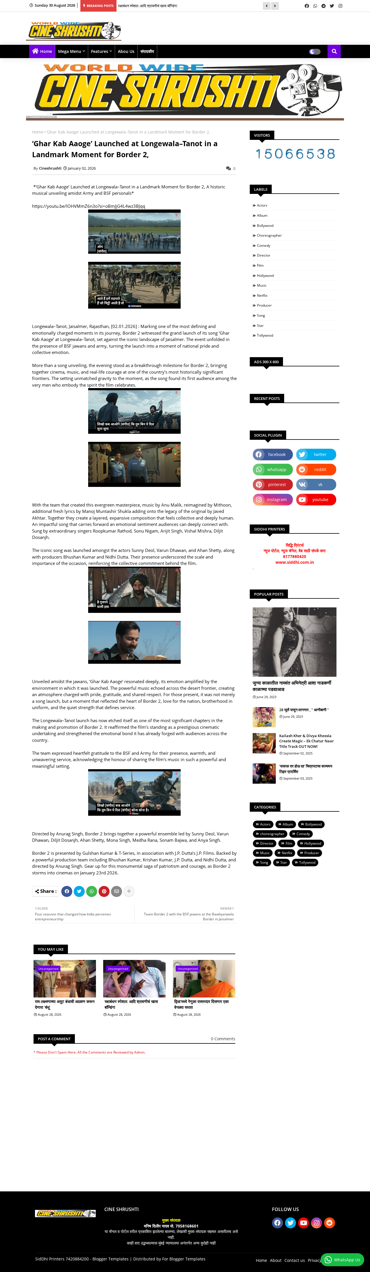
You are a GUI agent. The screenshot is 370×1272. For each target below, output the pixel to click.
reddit (320, 469)
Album (262, 215)
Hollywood (265, 275)
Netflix (262, 295)
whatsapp (276, 469)
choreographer (269, 235)
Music (262, 285)
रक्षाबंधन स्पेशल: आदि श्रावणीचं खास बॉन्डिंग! (147, 5)
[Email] (116, 891)
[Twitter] (79, 891)
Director (263, 255)
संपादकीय (147, 51)
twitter (320, 454)
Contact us (294, 1260)
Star (260, 325)
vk (320, 484)
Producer (264, 305)
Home (46, 51)
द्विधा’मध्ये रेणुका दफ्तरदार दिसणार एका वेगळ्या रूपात (201, 1004)
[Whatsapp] (91, 891)
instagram (277, 499)
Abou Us (126, 51)
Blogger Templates (110, 1259)
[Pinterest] (104, 891)
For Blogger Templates (184, 1259)
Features (99, 51)
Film (260, 265)
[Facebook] (66, 891)
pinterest (277, 484)
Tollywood (265, 335)
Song (261, 315)
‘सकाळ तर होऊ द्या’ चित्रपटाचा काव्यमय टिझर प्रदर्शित (305, 768)
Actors (262, 205)
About (276, 1260)
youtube (320, 499)
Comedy (263, 245)
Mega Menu (69, 51)
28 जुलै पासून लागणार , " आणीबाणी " (304, 709)
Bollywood (265, 225)
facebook (277, 454)
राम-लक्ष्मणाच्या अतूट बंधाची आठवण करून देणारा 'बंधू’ (65, 1004)
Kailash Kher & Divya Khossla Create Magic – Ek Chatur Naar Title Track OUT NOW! (306, 741)
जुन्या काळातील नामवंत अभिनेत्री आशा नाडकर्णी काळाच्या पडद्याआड (292, 686)
